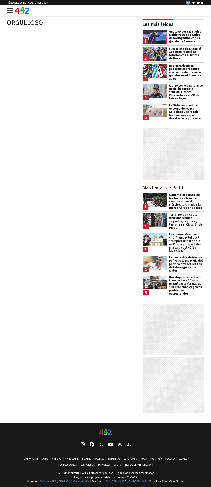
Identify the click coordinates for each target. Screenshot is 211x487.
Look (144, 459)
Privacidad (104, 465)
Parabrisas (114, 459)
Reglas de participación (138, 465)
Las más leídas (158, 24)
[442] (105, 432)
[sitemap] (129, 445)
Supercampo (131, 459)
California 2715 (48, 481)
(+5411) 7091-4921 (114, 481)
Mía (160, 459)
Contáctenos (87, 465)
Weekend (99, 459)
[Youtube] (110, 444)
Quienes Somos (68, 465)
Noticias (56, 459)
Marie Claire (72, 459)
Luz (152, 459)
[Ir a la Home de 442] (22, 12)
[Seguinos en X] (101, 444)
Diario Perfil (31, 459)
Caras (45, 459)
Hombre (86, 459)
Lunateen (170, 459)
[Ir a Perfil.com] (195, 4)
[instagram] (83, 444)
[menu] (10, 10)
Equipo (118, 465)
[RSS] (120, 444)
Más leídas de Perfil (163, 187)
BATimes (183, 459)
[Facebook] (92, 444)
